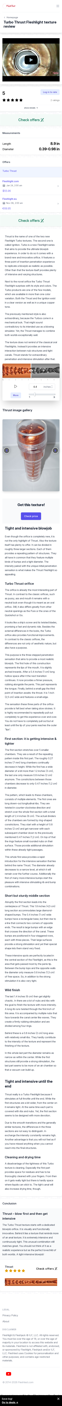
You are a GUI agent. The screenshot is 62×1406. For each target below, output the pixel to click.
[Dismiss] (58, 1399)
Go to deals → (10, 1402)
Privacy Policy (10, 1315)
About (5, 1321)
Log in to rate (50, 92)
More (16, 395)
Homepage (12, 17)
